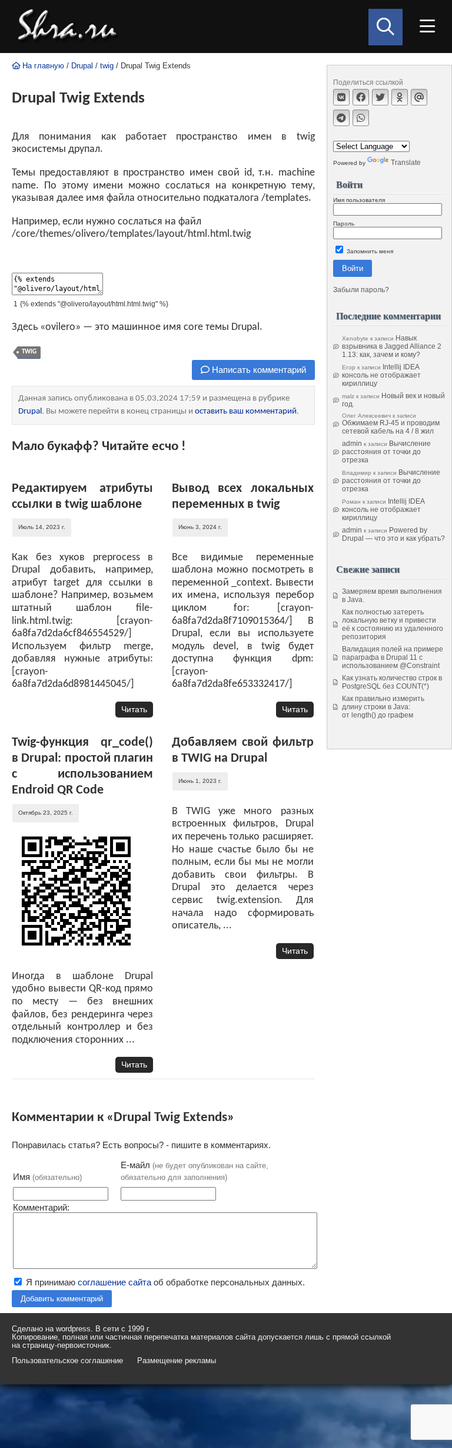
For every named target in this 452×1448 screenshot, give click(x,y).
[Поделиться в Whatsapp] (361, 118)
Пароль (343, 223)
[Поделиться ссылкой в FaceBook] (361, 97)
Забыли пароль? (361, 290)
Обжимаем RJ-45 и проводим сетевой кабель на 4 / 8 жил (391, 427)
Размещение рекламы (176, 1361)
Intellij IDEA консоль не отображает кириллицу (381, 375)
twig (107, 66)
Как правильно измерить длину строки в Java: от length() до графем (383, 707)
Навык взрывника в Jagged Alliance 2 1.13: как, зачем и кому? (391, 346)
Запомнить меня (369, 251)
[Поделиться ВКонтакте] (341, 97)
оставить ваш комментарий (246, 411)
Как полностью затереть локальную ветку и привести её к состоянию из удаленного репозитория (392, 624)
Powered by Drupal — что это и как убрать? (393, 534)
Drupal (82, 66)
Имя (47, 1177)
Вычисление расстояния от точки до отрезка (386, 451)
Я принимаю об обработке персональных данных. (164, 1282)
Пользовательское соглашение (67, 1361)
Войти (352, 268)
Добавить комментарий (62, 1298)
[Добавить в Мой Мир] (419, 97)
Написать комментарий (258, 370)
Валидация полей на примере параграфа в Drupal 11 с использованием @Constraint (392, 657)
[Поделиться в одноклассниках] (399, 97)
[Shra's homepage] (70, 26)
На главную (42, 66)
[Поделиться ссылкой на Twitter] (380, 97)
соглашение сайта (114, 1282)
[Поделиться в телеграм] (341, 118)
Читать (134, 709)
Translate (406, 162)
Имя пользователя (359, 200)
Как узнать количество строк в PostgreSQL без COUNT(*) (392, 682)
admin (352, 443)
